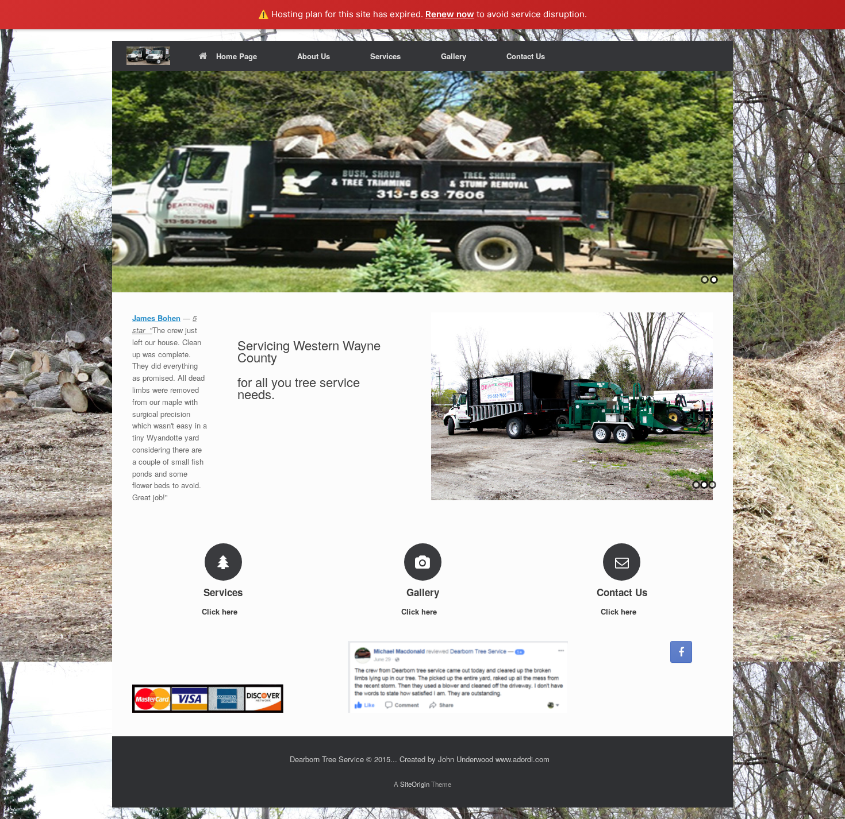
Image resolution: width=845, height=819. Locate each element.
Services (385, 56)
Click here (221, 611)
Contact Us (525, 56)
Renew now (449, 14)
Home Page (236, 56)
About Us (313, 56)
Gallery (453, 56)
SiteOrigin (414, 784)
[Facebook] (681, 652)
